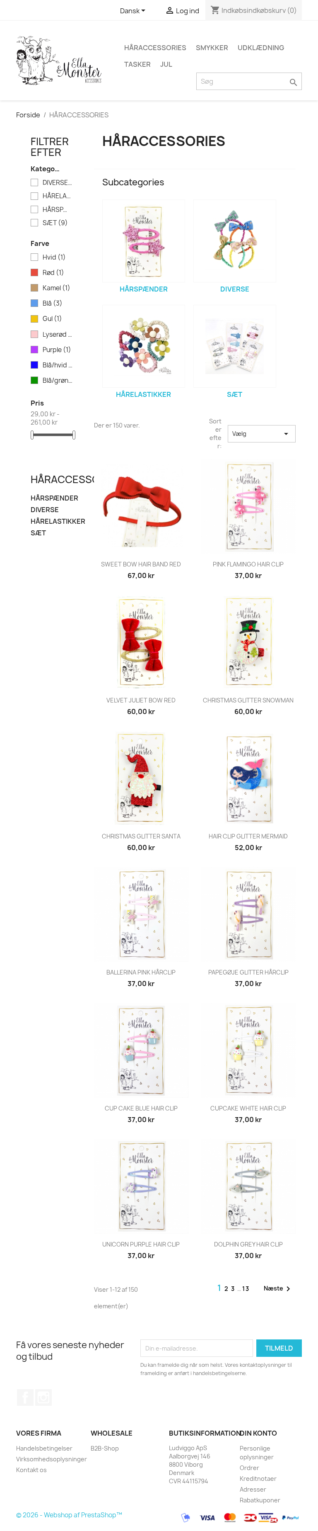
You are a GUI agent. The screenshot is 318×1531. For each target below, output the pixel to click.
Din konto (258, 1433)
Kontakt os (31, 1470)
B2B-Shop (105, 1448)
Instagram (43, 1397)
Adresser (253, 1489)
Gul (52, 319)
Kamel (56, 288)
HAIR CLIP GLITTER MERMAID (248, 836)
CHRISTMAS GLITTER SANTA (141, 836)
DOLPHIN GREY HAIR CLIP (248, 1244)
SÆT (55, 223)
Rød (53, 273)
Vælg (261, 434)
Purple (57, 350)
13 (246, 1289)
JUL (166, 64)
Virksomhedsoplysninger (51, 1459)
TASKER (137, 64)
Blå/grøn (58, 381)
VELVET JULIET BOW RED (141, 700)
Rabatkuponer (260, 1500)
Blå (53, 303)
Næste (278, 1289)
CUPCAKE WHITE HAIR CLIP (248, 1108)
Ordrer (249, 1468)
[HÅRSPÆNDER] (143, 240)
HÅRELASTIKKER (58, 196)
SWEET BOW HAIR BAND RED (141, 564)
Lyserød (58, 335)
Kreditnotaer (258, 1478)
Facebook (25, 1397)
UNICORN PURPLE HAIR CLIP (141, 1244)
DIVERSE (58, 183)
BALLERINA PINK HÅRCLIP (141, 972)
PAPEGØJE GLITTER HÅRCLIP (248, 972)
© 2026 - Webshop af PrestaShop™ (69, 1515)
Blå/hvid (58, 365)
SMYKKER (212, 47)
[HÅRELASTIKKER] (143, 346)
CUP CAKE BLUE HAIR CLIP (141, 1108)
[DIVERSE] (234, 240)
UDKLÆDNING (261, 47)
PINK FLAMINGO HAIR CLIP (248, 564)
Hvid (54, 257)
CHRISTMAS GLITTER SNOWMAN (248, 700)
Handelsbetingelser (44, 1448)
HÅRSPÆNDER (58, 210)
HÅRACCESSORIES (155, 47)
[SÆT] (234, 346)
